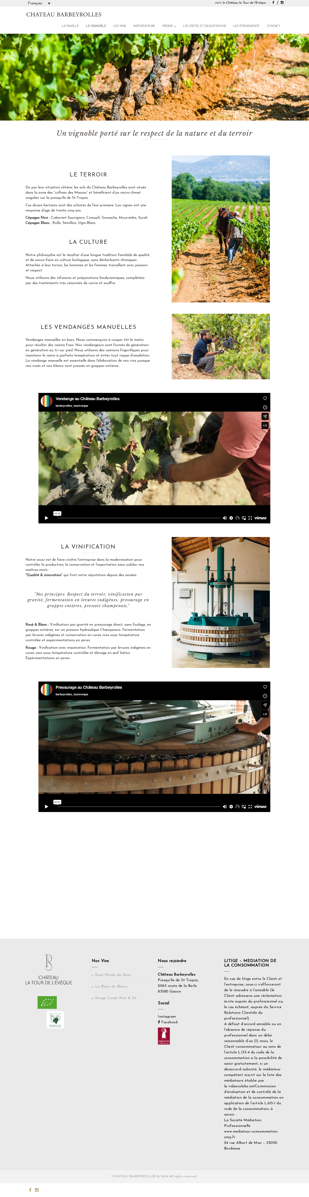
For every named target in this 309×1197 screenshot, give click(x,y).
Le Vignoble (96, 26)
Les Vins (119, 26)
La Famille (70, 26)
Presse (168, 26)
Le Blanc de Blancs (111, 986)
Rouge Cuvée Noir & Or (116, 998)
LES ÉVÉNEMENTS (246, 26)
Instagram (167, 1017)
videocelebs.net (241, 1086)
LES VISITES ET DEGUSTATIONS (204, 26)
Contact (273, 26)
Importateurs (144, 26)
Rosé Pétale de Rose (113, 975)
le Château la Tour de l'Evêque (244, 3)
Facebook (169, 1022)
